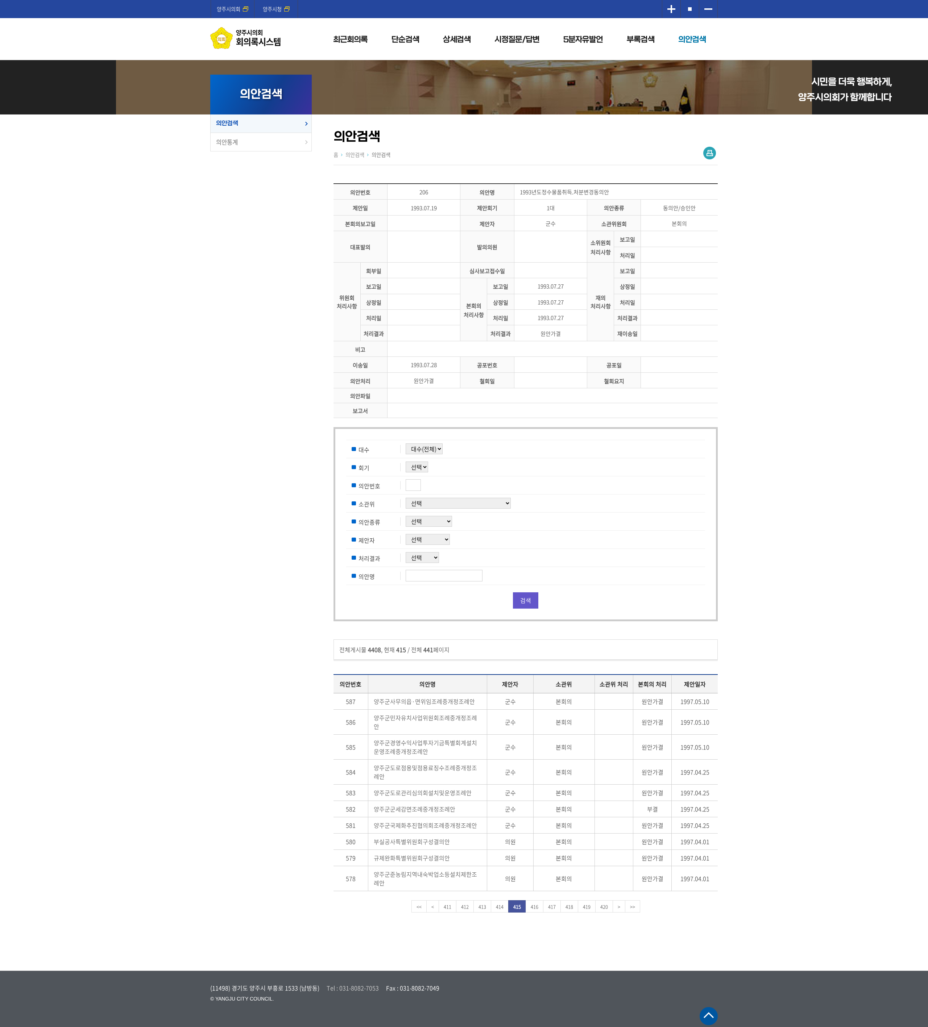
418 (569, 906)
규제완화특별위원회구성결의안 (412, 857)
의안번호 (360, 192)
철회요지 (614, 381)
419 (587, 906)
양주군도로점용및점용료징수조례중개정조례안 (425, 772)
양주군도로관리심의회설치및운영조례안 (423, 792)
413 (482, 906)
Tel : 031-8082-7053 (353, 988)
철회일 (487, 381)
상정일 (627, 287)
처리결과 (627, 318)
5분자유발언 (583, 39)
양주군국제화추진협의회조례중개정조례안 (425, 825)
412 (465, 906)
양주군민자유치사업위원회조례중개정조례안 (425, 722)
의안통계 (227, 142)
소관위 (367, 504)
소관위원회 (614, 224)
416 (534, 906)
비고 (360, 349)
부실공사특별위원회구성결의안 (412, 841)
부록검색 (640, 39)
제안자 (487, 224)
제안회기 (487, 208)
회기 (364, 467)
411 (447, 906)
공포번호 (487, 365)
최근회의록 (350, 39)
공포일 (614, 365)
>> (632, 906)
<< (419, 906)
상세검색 (457, 39)
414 (500, 906)
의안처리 (360, 381)
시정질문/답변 (516, 39)
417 (552, 906)
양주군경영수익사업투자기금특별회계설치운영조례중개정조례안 (425, 747)
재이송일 (627, 334)
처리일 (627, 255)
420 (604, 906)
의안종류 (614, 208)
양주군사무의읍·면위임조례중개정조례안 (424, 701)
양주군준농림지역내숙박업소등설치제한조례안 (425, 878)
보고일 (627, 239)
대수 (364, 449)
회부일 (373, 271)
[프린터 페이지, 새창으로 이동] (709, 153)
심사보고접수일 (487, 271)
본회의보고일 (360, 224)
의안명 (487, 192)
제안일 (360, 208)
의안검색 (692, 39)
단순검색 (405, 39)
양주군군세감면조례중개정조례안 (414, 809)
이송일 (360, 365)
